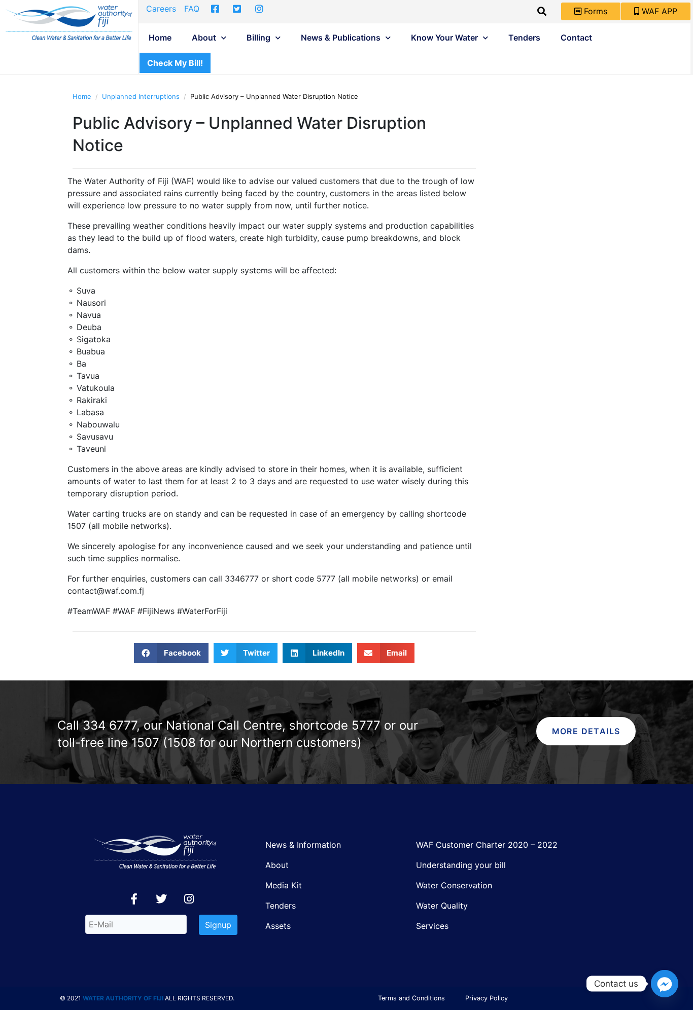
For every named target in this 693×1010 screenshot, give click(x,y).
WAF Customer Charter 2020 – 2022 (487, 845)
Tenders (524, 37)
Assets (278, 926)
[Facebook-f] (134, 899)
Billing (258, 37)
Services (432, 926)
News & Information (303, 845)
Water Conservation (454, 885)
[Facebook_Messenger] (664, 983)
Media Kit (283, 885)
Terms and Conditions (411, 998)
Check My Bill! (175, 63)
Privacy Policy (486, 998)
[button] (171, 653)
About (204, 37)
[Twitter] (161, 899)
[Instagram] (188, 899)
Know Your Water (444, 37)
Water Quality (442, 905)
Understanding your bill (461, 865)
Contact (576, 37)
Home (160, 37)
